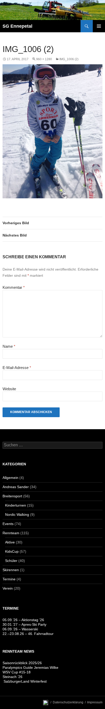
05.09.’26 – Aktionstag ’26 (23, 620)
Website (9, 389)
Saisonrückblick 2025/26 (22, 663)
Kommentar (14, 287)
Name (9, 346)
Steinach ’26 (12, 677)
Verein (8, 588)
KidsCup (12, 551)
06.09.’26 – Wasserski (20, 629)
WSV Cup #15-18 (17, 672)
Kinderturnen (15, 505)
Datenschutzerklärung (68, 702)
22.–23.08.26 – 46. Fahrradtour (28, 634)
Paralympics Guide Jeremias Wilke (30, 667)
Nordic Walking (17, 514)
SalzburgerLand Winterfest (25, 681)
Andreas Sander (16, 487)
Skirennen (11, 570)
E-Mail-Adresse (17, 367)
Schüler (11, 561)
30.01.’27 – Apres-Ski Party (24, 624)
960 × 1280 (44, 59)
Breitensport (12, 496)
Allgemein (10, 478)
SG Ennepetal (17, 26)
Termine (9, 579)
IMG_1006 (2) (68, 59)
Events (8, 524)
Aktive (10, 542)
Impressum (94, 702)
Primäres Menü (99, 26)
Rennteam (11, 533)
